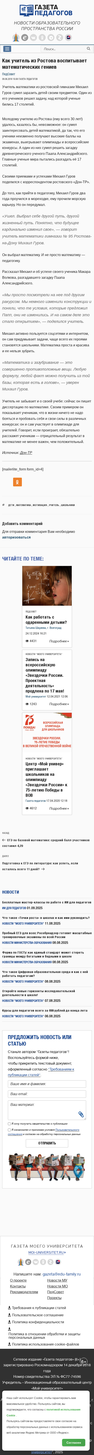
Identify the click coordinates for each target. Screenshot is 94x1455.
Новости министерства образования (27, 943)
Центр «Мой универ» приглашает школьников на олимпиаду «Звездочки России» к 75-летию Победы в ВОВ (46, 779)
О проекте (18, 1280)
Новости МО (57, 1286)
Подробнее (58, 641)
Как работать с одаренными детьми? (46, 619)
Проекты (54, 1298)
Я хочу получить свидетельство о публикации (40, 1123)
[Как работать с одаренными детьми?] (47, 604)
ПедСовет (8, 74)
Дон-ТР (26, 453)
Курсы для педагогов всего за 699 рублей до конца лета (44, 1010)
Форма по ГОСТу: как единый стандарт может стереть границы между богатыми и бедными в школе (43, 954)
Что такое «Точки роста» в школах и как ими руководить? (46, 918)
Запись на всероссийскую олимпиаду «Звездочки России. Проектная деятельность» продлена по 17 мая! (45, 675)
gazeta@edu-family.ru (62, 1274)
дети (11, 505)
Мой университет (36, 696)
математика (23, 505)
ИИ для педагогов (14, 908)
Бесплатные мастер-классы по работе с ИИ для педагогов (46, 902)
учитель (54, 505)
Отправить (47, 1143)
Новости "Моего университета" (44, 654)
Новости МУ (57, 1280)
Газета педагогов (36, 801)
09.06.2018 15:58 (10, 79)
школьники (68, 505)
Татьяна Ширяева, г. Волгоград (43, 628)
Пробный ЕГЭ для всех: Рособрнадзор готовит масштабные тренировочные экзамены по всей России (47, 935)
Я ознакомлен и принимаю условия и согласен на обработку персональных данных (44, 1132)
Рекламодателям (24, 1292)
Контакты (18, 1286)
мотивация (40, 505)
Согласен (73, 1442)
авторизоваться (16, 537)
